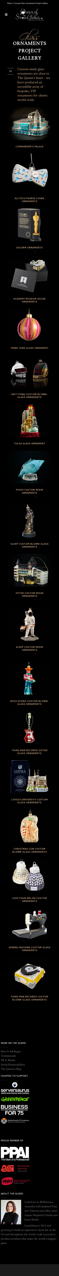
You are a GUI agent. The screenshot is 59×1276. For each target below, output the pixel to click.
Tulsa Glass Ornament (29, 443)
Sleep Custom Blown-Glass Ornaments (29, 545)
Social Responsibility (13, 1064)
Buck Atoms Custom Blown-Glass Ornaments (29, 702)
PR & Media (8, 1060)
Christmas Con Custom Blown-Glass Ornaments (29, 850)
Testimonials (8, 1056)
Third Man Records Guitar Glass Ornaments (30, 752)
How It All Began (11, 1051)
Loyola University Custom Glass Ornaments (29, 801)
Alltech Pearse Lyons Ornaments (29, 200)
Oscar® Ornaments (29, 247)
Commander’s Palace (30, 146)
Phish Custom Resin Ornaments (29, 491)
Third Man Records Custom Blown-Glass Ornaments (29, 998)
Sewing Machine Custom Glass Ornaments (29, 949)
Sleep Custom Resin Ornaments (29, 648)
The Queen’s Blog (11, 1069)
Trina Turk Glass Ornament (29, 347)
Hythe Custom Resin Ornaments (29, 594)
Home (9, 3)
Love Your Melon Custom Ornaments (29, 900)
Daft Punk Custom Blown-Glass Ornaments (29, 396)
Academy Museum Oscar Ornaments (29, 300)
